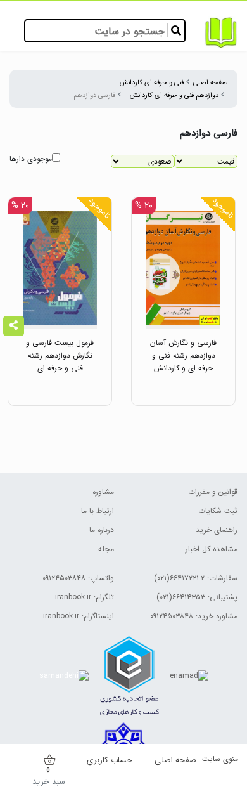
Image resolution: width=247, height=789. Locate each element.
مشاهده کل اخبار (212, 549)
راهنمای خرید (217, 530)
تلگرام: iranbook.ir (84, 597)
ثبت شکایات (218, 511)
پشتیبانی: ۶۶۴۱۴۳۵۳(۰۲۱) (197, 597)
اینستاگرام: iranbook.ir (78, 616)
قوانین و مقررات (213, 492)
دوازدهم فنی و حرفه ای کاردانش (174, 95)
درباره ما (101, 530)
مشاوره (103, 492)
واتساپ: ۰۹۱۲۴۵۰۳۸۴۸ (78, 578)
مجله (106, 549)
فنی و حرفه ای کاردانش (152, 82)
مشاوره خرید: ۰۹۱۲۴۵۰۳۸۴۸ (194, 616)
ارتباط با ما (97, 511)
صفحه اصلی (210, 82)
